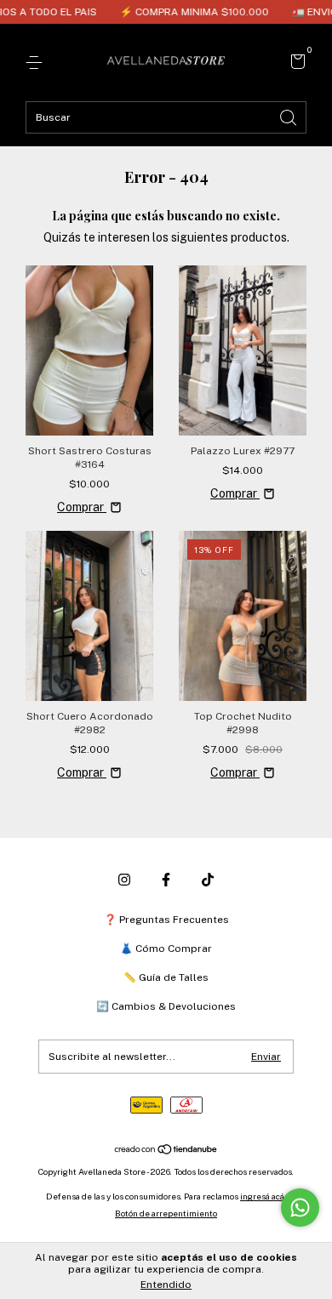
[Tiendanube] (166, 1150)
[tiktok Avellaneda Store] (208, 879)
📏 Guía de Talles (166, 977)
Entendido (166, 1284)
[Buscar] (289, 116)
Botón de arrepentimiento (166, 1213)
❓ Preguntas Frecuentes (166, 920)
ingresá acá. (263, 1196)
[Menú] (37, 62)
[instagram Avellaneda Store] (124, 879)
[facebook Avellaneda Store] (166, 879)
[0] (294, 63)
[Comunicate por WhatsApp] (300, 1207)
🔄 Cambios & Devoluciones (166, 1006)
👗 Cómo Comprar (166, 948)
